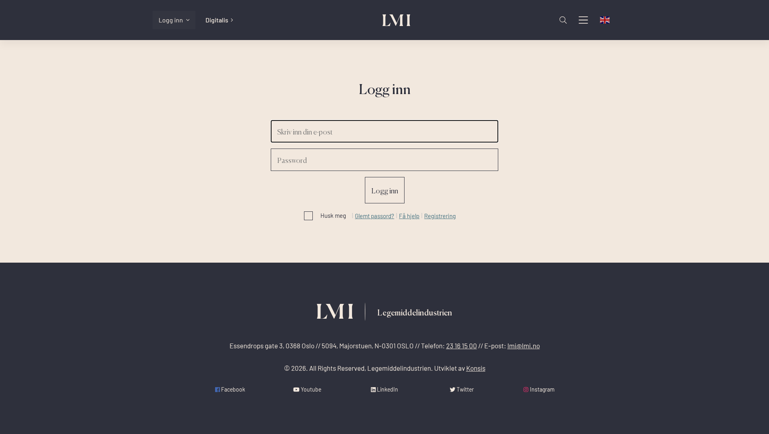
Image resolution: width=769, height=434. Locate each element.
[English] (605, 20)
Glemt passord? (374, 215)
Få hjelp (409, 215)
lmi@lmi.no (523, 346)
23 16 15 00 (461, 346)
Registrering (440, 215)
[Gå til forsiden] (396, 20)
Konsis (475, 368)
